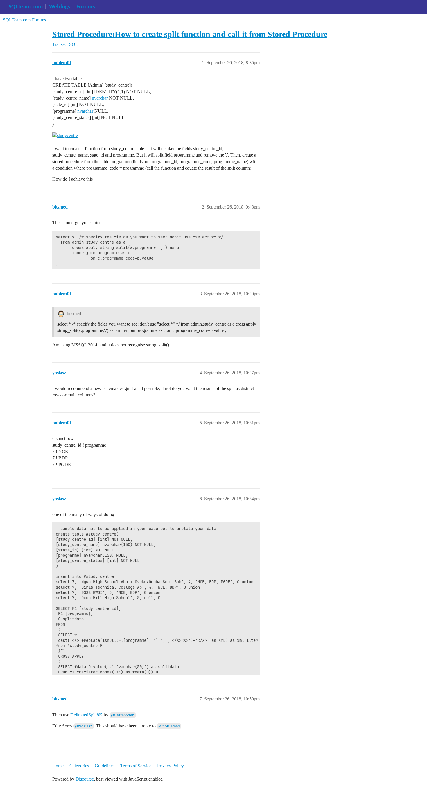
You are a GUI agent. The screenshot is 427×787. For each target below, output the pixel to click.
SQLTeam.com (26, 7)
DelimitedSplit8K (86, 714)
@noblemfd (169, 726)
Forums (85, 7)
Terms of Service (135, 765)
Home (58, 765)
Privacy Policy (170, 765)
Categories (79, 765)
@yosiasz (83, 726)
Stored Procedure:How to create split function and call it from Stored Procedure (189, 34)
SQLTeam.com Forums (24, 19)
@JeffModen (122, 715)
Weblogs (59, 7)
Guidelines (104, 765)
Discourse (85, 779)
